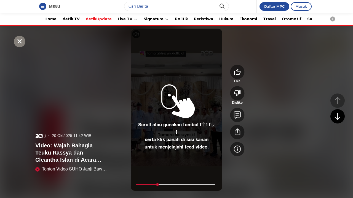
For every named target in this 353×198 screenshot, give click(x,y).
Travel (269, 19)
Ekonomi (248, 19)
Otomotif (291, 19)
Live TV (125, 19)
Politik (181, 19)
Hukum (226, 19)
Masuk (301, 6)
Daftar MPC (274, 6)
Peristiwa (203, 19)
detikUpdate (99, 19)
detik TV (71, 19)
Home (50, 19)
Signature (154, 19)
